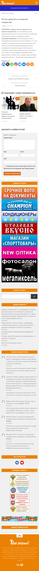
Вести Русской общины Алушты (12, 343)
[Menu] (36, 2)
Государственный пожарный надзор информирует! (17, 332)
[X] (7, 64)
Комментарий (8, 137)
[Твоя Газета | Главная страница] (9, 2)
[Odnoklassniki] (28, 64)
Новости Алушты (8, 13)
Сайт (5, 158)
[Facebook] (3, 64)
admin (4, 26)
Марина (8, 401)
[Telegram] (20, 64)
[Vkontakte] (24, 64)
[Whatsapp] (12, 64)
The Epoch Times (11, 357)
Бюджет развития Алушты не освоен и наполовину (26, 116)
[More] (32, 64)
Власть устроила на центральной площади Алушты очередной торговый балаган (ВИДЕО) (21, 419)
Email (22, 151)
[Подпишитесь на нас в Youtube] (21, 565)
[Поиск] (34, 296)
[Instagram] (16, 64)
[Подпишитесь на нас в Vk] (17, 565)
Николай (8, 417)
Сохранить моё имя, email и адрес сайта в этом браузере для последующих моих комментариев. (19, 167)
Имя (5, 151)
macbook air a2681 (11, 377)
